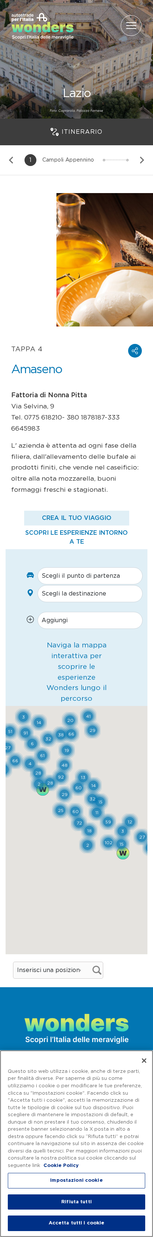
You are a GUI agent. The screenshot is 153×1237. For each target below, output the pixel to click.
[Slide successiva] (141, 160)
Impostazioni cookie (76, 1180)
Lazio (77, 93)
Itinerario (82, 132)
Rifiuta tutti (76, 1202)
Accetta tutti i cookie (77, 1223)
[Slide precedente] (11, 160)
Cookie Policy (61, 1165)
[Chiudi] (144, 1060)
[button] (135, 351)
